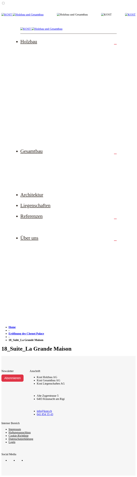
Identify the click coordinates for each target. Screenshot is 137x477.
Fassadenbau (35, 83)
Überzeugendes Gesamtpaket (46, 181)
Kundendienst (36, 105)
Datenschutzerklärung (21, 438)
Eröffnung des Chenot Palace (26, 333)
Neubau (32, 50)
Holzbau (28, 41)
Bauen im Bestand (39, 170)
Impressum (15, 429)
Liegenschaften (35, 205)
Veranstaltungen (37, 301)
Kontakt (32, 312)
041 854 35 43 (45, 414)
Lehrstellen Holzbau (40, 268)
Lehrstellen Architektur (42, 279)
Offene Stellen (36, 257)
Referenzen (31, 216)
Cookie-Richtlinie (19, 435)
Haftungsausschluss (20, 432)
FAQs (31, 127)
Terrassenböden (37, 94)
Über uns (29, 238)
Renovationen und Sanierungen (47, 72)
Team (31, 246)
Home (12, 327)
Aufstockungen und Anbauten (46, 61)
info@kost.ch (44, 411)
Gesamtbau (31, 151)
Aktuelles (33, 290)
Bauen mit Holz (37, 116)
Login (12, 442)
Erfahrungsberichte (39, 224)
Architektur (31, 194)
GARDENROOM (38, 138)
